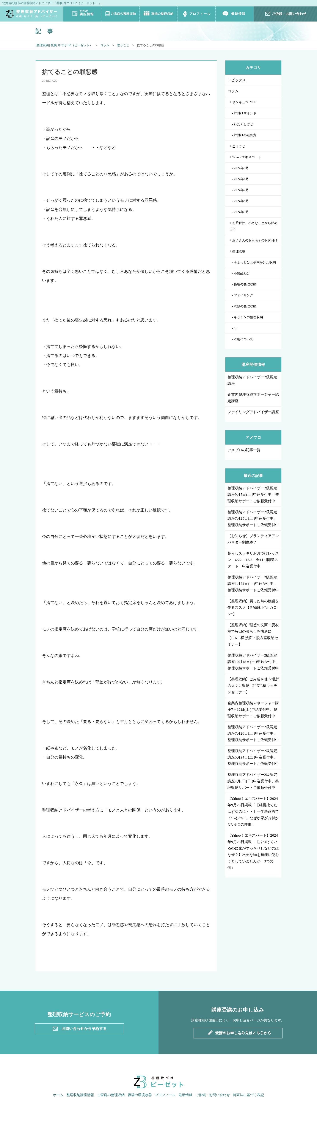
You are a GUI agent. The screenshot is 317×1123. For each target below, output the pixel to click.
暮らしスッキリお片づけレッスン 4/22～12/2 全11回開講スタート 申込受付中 (253, 559)
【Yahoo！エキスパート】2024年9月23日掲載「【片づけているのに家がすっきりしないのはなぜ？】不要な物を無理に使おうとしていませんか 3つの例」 (253, 851)
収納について (243, 339)
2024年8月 (241, 201)
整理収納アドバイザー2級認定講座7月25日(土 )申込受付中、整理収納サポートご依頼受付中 (253, 518)
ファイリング (243, 295)
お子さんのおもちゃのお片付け (255, 240)
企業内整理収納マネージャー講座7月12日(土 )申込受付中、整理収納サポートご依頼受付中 (253, 709)
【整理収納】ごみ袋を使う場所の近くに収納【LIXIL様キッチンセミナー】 (253, 685)
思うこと (123, 45)
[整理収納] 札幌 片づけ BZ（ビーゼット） (64, 45)
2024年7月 (241, 190)
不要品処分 (242, 273)
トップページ (31, 14)
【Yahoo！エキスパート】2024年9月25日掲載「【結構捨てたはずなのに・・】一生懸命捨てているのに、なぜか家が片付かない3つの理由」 (253, 811)
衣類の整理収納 (245, 306)
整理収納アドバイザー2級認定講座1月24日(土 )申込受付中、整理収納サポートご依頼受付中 (253, 583)
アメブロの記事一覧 (244, 450)
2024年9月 (241, 212)
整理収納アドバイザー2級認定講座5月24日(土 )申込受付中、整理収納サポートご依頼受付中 (253, 757)
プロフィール (196, 14)
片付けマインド (245, 113)
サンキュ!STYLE (244, 102)
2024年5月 (241, 168)
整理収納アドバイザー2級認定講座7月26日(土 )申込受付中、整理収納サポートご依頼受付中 (253, 733)
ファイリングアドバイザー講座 (253, 412)
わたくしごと (243, 124)
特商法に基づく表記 (248, 1095)
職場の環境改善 (140, 1095)
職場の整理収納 (158, 14)
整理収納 (238, 251)
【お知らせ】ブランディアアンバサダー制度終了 (253, 539)
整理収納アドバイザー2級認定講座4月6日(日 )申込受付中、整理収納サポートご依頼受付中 (253, 781)
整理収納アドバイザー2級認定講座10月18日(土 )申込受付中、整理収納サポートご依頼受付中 (253, 661)
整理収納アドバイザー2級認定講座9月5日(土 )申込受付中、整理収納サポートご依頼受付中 (253, 494)
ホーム (58, 1095)
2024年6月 (241, 179)
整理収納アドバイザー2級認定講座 (252, 380)
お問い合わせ (285, 14)
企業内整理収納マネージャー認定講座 (253, 397)
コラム (104, 45)
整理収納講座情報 (82, 14)
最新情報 (235, 14)
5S (235, 328)
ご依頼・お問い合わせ (212, 1095)
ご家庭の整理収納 (120, 14)
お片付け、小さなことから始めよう (254, 226)
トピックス (237, 80)
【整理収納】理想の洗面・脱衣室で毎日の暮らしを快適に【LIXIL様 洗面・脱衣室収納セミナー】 (253, 634)
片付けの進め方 (245, 135)
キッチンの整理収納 (248, 317)
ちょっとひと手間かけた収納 (255, 262)
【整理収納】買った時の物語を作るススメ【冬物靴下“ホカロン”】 (253, 607)
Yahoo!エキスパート (246, 157)
